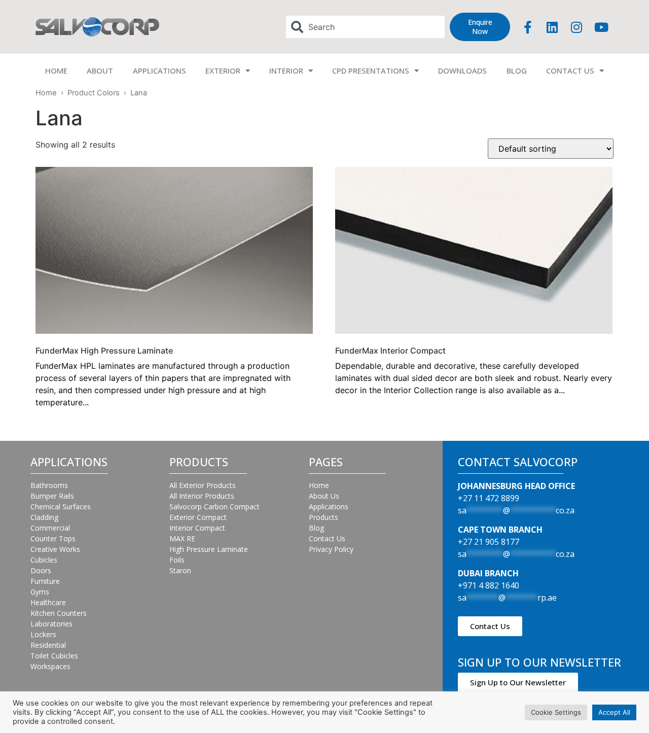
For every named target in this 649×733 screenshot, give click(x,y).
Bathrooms (49, 485)
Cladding (44, 517)
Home (46, 92)
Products (323, 517)
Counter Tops (53, 538)
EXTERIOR (222, 70)
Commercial (50, 528)
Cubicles (43, 560)
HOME (56, 70)
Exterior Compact (198, 517)
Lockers (43, 634)
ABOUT (100, 70)
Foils (177, 560)
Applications (328, 506)
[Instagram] (576, 27)
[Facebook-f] (527, 27)
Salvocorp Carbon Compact (214, 506)
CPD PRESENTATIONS (370, 70)
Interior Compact (197, 528)
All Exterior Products (202, 485)
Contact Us (327, 538)
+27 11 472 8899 (488, 498)
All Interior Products (201, 496)
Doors (40, 570)
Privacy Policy (331, 549)
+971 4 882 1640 (488, 585)
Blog (316, 528)
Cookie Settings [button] (556, 712)
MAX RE (182, 538)
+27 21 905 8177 (488, 541)
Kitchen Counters (58, 613)
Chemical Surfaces (60, 506)
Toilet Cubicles (54, 655)
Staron (180, 570)
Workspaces (50, 666)
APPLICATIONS (159, 70)
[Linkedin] (552, 27)
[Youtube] (601, 27)
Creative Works (55, 549)
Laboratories (51, 624)
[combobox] (365, 27)
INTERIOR (286, 70)
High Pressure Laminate (208, 549)
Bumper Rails (52, 496)
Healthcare (48, 602)
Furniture (45, 581)
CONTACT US (570, 70)
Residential (48, 645)
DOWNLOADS (462, 70)
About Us (324, 496)
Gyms (39, 592)
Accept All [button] (614, 712)
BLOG (517, 70)
